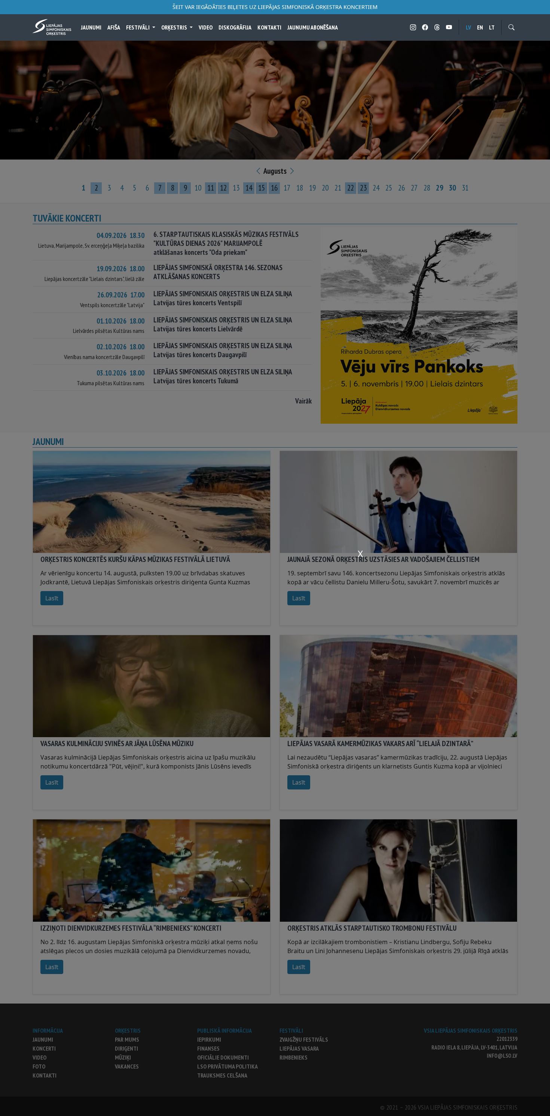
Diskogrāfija (235, 27)
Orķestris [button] (174, 27)
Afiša (113, 27)
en (480, 27)
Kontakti (269, 27)
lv (468, 27)
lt (492, 27)
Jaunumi (91, 27)
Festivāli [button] (138, 27)
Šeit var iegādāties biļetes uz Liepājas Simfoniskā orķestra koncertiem (275, 6)
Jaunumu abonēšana (312, 27)
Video (206, 27)
